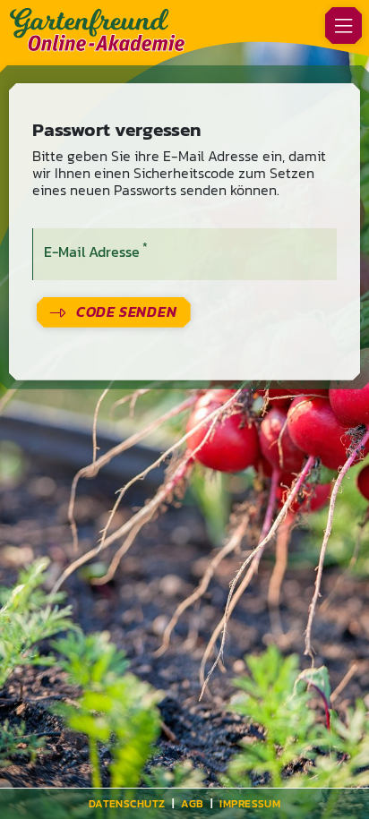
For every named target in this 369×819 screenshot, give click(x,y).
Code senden (126, 311)
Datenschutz (127, 804)
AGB (192, 804)
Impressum (249, 804)
